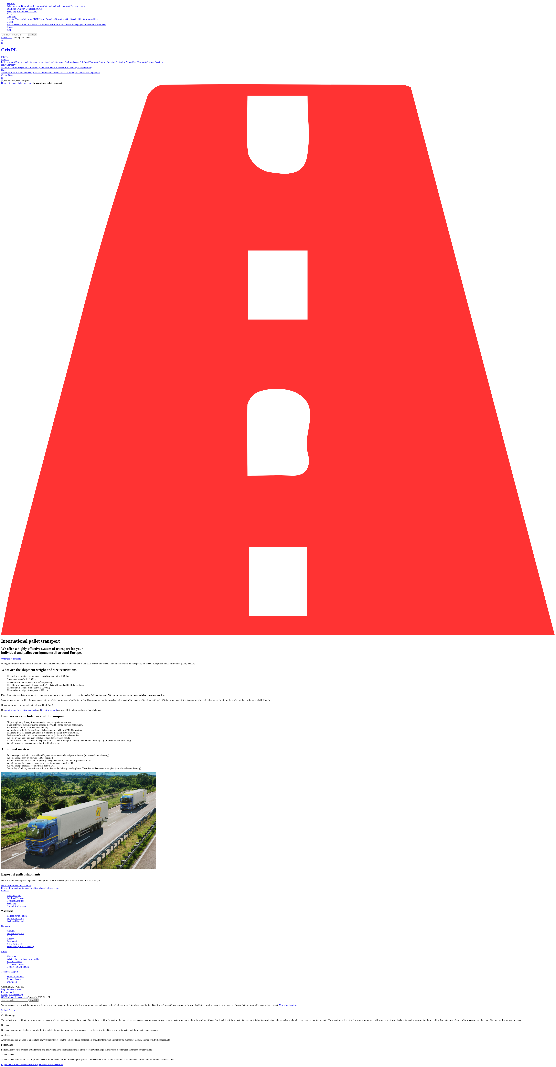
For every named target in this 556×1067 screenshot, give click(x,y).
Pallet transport (14, 6)
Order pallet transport (11, 658)
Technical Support (15, 921)
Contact (10, 27)
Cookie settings (16, 994)
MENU (4, 57)
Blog (9, 29)
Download (50, 19)
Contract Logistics (34, 9)
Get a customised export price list (16, 885)
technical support (49, 710)
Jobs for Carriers (57, 24)
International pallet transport (57, 6)
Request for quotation (11, 888)
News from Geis (62, 19)
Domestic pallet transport (32, 6)
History (42, 19)
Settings (4, 1010)
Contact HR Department (95, 24)
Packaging (12, 11)
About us (11, 19)
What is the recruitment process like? (33, 24)
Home (4, 83)
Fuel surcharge (8, 992)
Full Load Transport (16, 9)
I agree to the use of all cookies (49, 1064)
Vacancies (11, 24)
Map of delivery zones (49, 888)
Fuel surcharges (78, 6)
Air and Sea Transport (27, 11)
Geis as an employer (74, 24)
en (2, 40)
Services (11, 3)
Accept (12, 1010)
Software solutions (15, 976)
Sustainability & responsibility (84, 19)
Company (11, 16)
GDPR (35, 19)
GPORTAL (6, 37)
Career (10, 22)
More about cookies (288, 1005)
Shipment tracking (29, 888)
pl (2, 43)
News (9, 14)
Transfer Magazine (23, 19)
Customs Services (154, 62)
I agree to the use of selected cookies (18, 1064)
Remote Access (14, 979)
